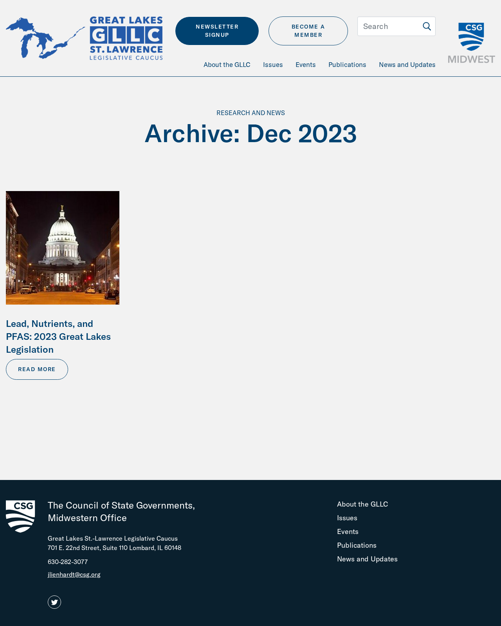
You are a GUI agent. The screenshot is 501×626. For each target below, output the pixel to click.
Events (348, 531)
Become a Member (308, 30)
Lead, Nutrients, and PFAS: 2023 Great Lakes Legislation (58, 336)
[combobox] (396, 26)
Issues (347, 517)
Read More (37, 369)
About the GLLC (362, 504)
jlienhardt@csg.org (74, 574)
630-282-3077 (68, 562)
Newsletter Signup (217, 30)
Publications (357, 545)
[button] (56, 602)
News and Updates (367, 558)
